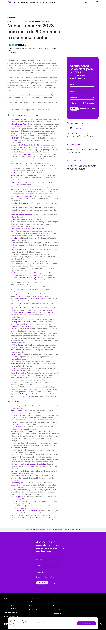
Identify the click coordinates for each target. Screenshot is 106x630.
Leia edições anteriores (87, 108)
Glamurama (15, 471)
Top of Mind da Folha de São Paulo (23, 308)
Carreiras (24, 2)
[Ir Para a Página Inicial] (9, 3)
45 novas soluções (25, 95)
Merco (13, 187)
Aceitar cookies (86, 623)
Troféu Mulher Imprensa (20, 501)
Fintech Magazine (17, 368)
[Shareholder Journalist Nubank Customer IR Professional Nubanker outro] (82, 98)
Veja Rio (14, 219)
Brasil (30, 602)
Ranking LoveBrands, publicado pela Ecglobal (27, 277)
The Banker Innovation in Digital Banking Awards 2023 (31, 273)
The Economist (16, 427)
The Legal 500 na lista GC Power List (24, 510)
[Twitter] (101, 624)
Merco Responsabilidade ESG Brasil (30, 196)
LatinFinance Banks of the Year (22, 319)
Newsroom (33, 2)
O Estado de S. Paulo (18, 175)
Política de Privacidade (30, 623)
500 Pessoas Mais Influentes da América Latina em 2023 (31, 431)
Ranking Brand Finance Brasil (22, 154)
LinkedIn (14, 238)
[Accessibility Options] (97, 2)
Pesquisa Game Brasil (18, 250)
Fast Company (16, 119)
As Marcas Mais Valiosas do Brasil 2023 (25, 145)
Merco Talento (16, 354)
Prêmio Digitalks (17, 497)
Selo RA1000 (15, 138)
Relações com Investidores (12, 616)
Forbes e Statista (17, 163)
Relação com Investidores (47, 2)
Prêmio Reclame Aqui (18, 124)
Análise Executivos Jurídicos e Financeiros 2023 (28, 517)
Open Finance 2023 (18, 350)
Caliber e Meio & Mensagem (21, 182)
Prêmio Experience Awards (20, 333)
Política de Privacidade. (86, 103)
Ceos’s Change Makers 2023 (21, 483)
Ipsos (12, 231)
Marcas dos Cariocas (18, 364)
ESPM (13, 243)
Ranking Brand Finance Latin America (25, 294)
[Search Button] (86, 2)
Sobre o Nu (16, 2)
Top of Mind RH (16, 303)
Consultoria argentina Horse (21, 420)
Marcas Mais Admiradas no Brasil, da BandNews (28, 298)
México (31, 606)
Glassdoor (10, 608)
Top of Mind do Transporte (20, 394)
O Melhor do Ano (17, 345)
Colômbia (32, 609)
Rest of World (15, 287)
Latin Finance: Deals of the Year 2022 (24, 229)
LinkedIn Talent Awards (19, 203)
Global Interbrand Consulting (21, 215)
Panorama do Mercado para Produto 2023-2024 (28, 326)
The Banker (15, 173)
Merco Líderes (16, 415)
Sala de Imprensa (9, 612)
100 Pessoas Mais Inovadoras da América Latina (28, 464)
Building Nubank (58, 602)
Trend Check (15, 373)
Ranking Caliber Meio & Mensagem (23, 322)
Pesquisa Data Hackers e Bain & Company (26, 208)
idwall (13, 222)
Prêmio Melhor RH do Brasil (21, 476)
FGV (12, 382)
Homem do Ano (16, 410)
